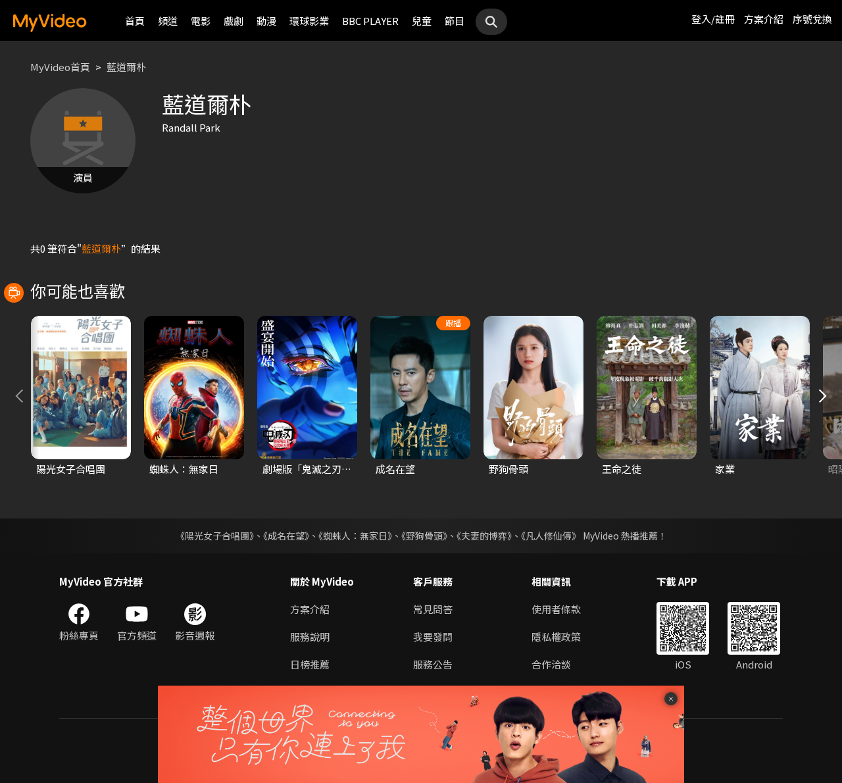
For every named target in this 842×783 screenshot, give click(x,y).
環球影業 (309, 21)
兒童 (422, 21)
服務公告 (433, 664)
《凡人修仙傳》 (551, 535)
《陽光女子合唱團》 (215, 535)
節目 (454, 21)
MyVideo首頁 (60, 67)
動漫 (266, 21)
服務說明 (310, 637)
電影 (200, 21)
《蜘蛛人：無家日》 (355, 535)
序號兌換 (812, 19)
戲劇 (233, 21)
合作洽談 (551, 664)
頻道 (168, 21)
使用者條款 (556, 609)
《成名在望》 (286, 535)
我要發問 (433, 637)
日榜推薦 (310, 664)
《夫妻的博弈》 (484, 535)
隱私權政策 (556, 637)
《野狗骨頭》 (424, 535)
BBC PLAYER (370, 21)
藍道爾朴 (126, 67)
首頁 (135, 21)
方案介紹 (763, 19)
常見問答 (433, 609)
